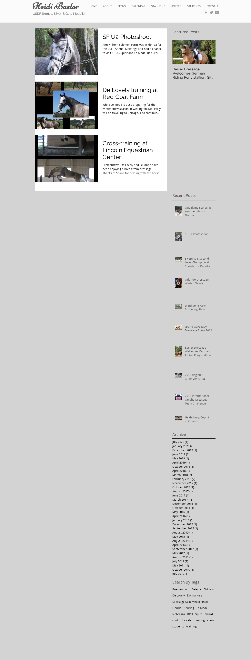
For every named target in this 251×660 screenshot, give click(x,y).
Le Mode (202, 608)
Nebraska (178, 614)
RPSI (190, 614)
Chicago (209, 589)
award (209, 614)
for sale (186, 620)
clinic (175, 620)
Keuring (189, 608)
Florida (176, 608)
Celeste (196, 589)
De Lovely (178, 595)
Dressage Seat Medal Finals (190, 602)
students (178, 626)
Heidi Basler (56, 6)
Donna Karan (195, 595)
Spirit (198, 614)
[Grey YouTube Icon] (217, 12)
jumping (199, 620)
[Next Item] (209, 52)
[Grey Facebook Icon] (206, 12)
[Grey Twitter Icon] (211, 12)
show (210, 620)
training (191, 626)
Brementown (180, 589)
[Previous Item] (178, 52)
